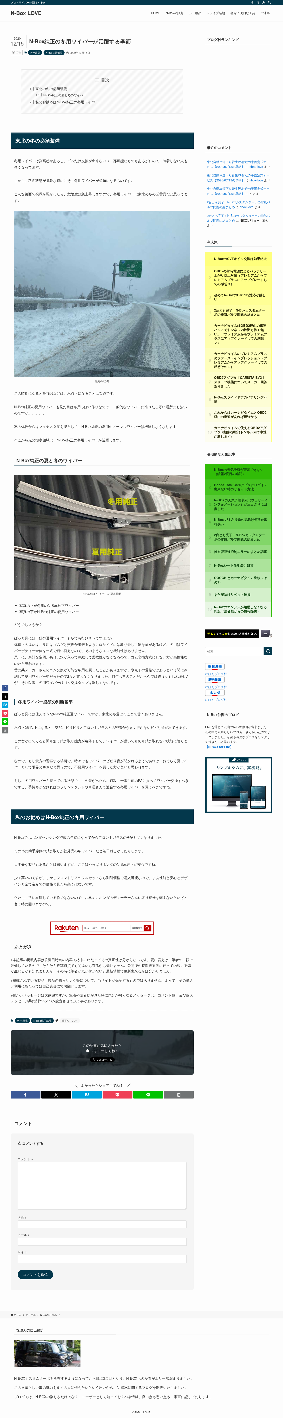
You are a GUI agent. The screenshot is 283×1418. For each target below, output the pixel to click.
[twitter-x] (258, 2)
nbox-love (256, 166)
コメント (25, 1158)
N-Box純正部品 (54, 52)
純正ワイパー (70, 1020)
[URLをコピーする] (179, 1095)
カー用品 (35, 52)
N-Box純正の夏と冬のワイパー (64, 94)
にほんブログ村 (216, 673)
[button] (25, 1095)
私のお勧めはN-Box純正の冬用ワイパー (66, 101)
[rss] (264, 2)
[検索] (269, 2)
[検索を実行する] (268, 651)
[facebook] (252, 2)
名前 (22, 1217)
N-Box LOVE (26, 12)
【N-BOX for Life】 (219, 747)
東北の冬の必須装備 (51, 88)
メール (24, 1234)
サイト (22, 1251)
